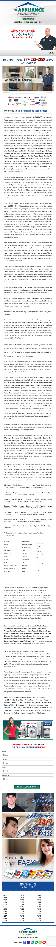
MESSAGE (5, 775)
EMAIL (4, 767)
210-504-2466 (22, 34)
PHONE (4, 759)
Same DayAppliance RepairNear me (42, 800)
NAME (4, 751)
